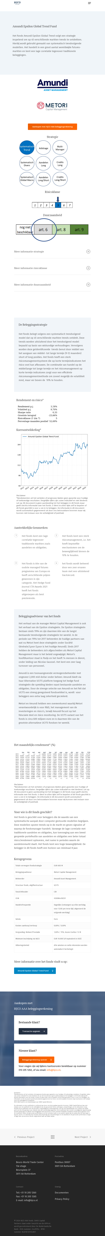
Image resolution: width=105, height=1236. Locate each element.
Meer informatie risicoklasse (30, 268)
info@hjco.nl (53, 1070)
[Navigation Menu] (89, 3)
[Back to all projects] (52, 1136)
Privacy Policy (62, 1199)
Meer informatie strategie (29, 251)
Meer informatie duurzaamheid (32, 284)
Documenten (62, 1192)
